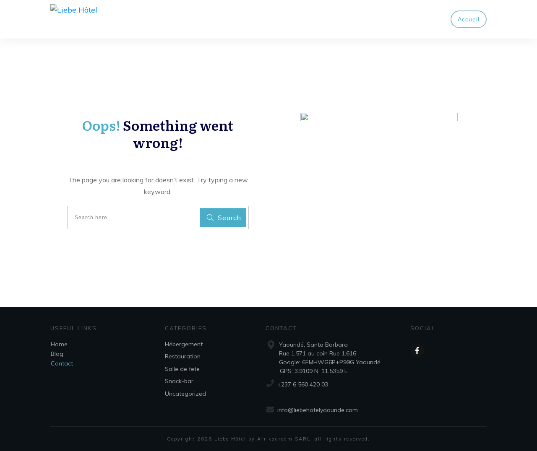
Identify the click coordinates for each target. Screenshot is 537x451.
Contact (62, 363)
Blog (57, 354)
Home (59, 344)
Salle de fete (182, 369)
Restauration (183, 356)
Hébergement (184, 344)
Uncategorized (185, 393)
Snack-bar (179, 381)
